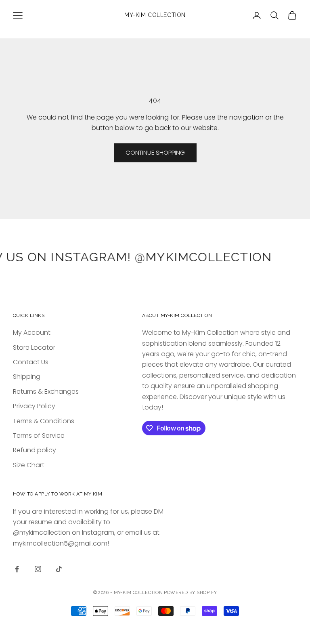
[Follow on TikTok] (59, 569)
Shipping (26, 376)
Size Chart (28, 465)
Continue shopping (155, 152)
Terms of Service (39, 435)
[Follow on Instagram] (38, 569)
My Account (31, 332)
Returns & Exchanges (46, 391)
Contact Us (30, 362)
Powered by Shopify (190, 592)
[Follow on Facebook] (17, 569)
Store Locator (34, 347)
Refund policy (34, 450)
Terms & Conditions (43, 421)
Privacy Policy (34, 406)
